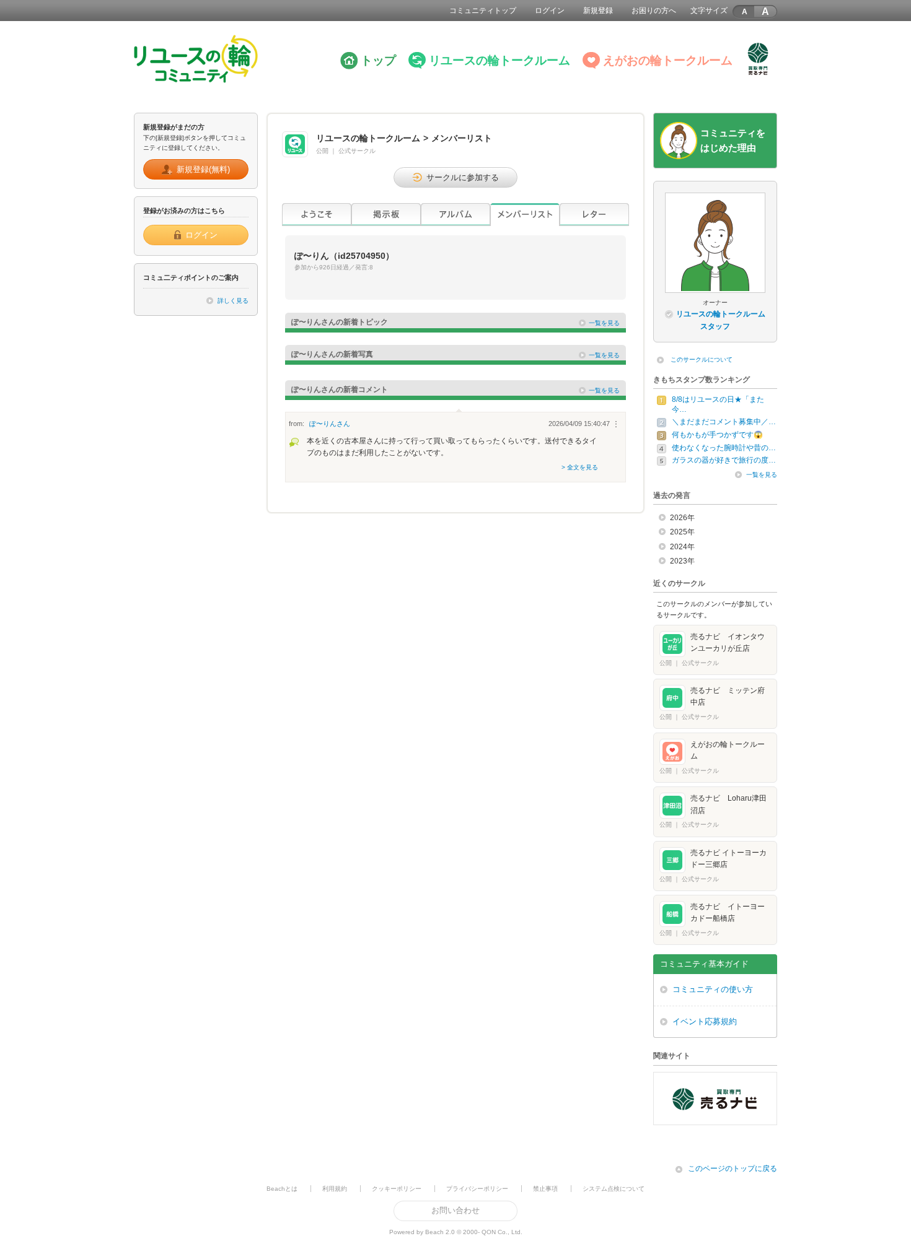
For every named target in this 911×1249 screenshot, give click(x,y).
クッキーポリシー (396, 1188)
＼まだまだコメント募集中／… (724, 421)
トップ (378, 60)
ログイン (550, 10)
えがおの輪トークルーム (668, 60)
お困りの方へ (654, 10)
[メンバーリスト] (525, 214)
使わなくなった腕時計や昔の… (724, 447)
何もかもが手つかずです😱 (717, 434)
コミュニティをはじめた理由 (732, 140)
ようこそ (316, 214)
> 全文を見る (579, 467)
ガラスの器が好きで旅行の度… (724, 460)
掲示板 (386, 214)
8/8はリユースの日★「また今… (718, 404)
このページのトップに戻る (732, 1168)
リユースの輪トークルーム (499, 60)
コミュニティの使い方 (712, 989)
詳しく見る (233, 300)
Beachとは (281, 1188)
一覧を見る (604, 323)
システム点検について (614, 1188)
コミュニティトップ (482, 10)
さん (329, 423)
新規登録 (598, 10)
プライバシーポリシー (477, 1188)
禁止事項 (545, 1188)
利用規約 (334, 1188)
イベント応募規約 (704, 1021)
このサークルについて (702, 359)
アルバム (455, 214)
